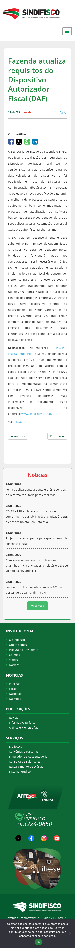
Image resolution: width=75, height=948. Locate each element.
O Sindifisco (17, 640)
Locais (13, 689)
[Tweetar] (19, 141)
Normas (14, 665)
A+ (61, 112)
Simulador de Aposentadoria (28, 756)
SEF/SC (17, 422)
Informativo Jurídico (22, 722)
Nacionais (15, 694)
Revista (14, 717)
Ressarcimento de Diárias (26, 766)
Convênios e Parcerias (23, 751)
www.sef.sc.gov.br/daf (36, 414)
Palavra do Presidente (23, 650)
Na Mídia (15, 699)
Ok (38, 942)
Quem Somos (18, 645)
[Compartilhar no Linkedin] (35, 141)
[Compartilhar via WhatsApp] (27, 141)
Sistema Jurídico (20, 771)
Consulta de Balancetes (24, 761)
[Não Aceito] (70, 933)
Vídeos (13, 660)
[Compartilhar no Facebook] (11, 141)
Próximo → (57, 436)
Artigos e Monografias (23, 727)
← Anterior (18, 436)
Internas (14, 684)
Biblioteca (15, 746)
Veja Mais (37, 606)
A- (65, 112)
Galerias (14, 655)
